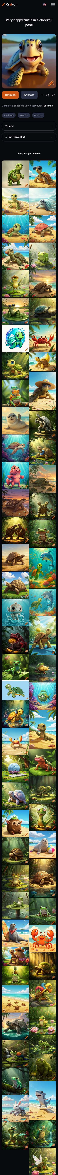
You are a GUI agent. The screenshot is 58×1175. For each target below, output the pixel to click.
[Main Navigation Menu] (53, 4)
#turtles (38, 115)
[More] (41, 95)
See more (48, 105)
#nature (24, 115)
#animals (9, 115)
